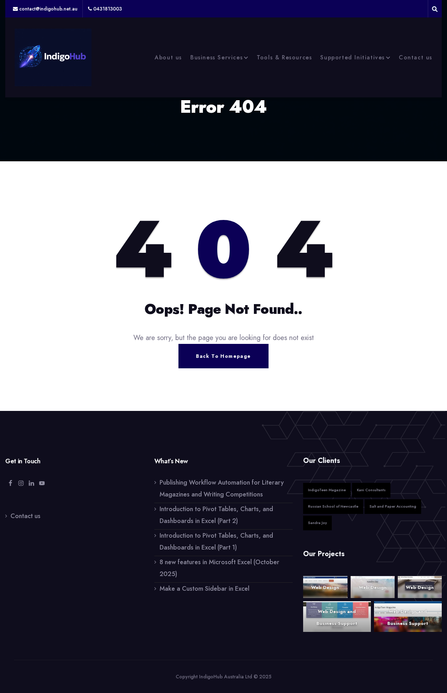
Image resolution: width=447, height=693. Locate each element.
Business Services (216, 57)
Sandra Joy (317, 522)
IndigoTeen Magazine (327, 490)
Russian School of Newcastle (333, 506)
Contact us (415, 57)
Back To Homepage (223, 356)
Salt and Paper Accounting (392, 506)
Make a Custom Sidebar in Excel (204, 588)
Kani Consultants (371, 490)
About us (168, 57)
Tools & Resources (284, 57)
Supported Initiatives (352, 57)
